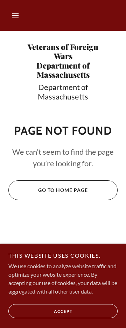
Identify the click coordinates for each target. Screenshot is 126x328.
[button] (15, 15)
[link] (63, 60)
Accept (63, 311)
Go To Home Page (63, 190)
